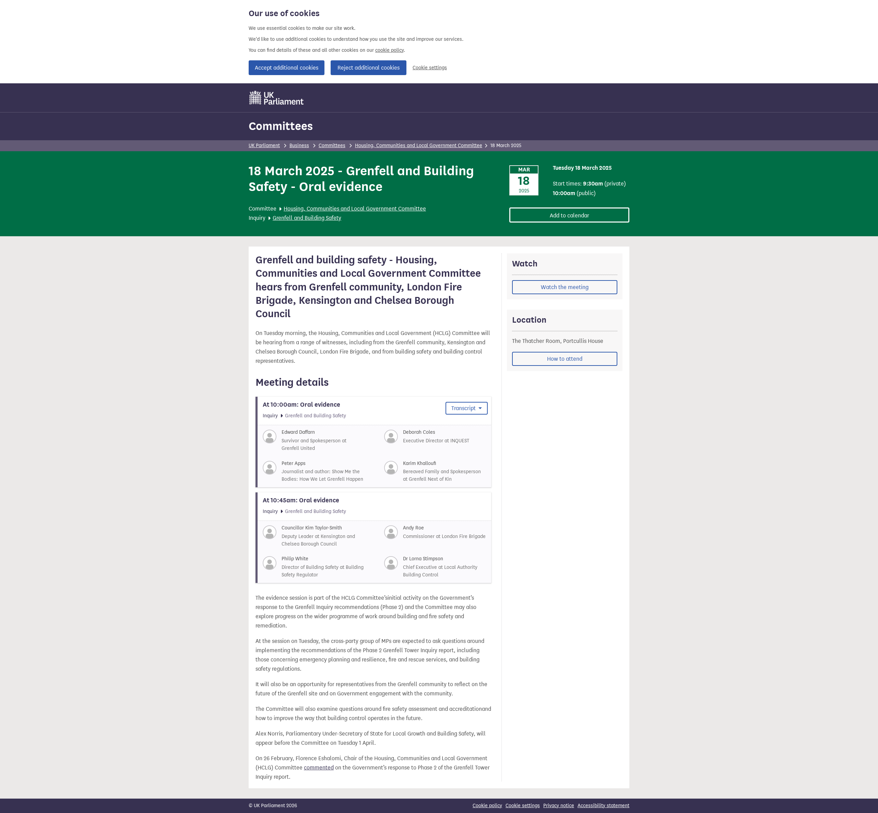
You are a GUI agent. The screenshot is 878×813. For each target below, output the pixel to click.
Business (299, 145)
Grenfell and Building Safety (307, 218)
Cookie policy (487, 806)
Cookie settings (430, 68)
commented (319, 767)
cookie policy (389, 50)
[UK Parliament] (277, 97)
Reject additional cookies (368, 67)
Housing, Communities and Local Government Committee (418, 145)
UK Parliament (264, 145)
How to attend (564, 359)
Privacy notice (558, 806)
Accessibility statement (603, 806)
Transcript (464, 408)
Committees (281, 126)
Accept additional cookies (286, 67)
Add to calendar (569, 215)
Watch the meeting (565, 287)
